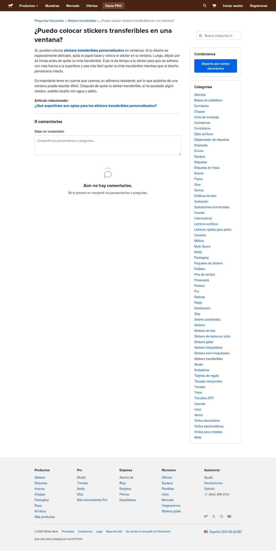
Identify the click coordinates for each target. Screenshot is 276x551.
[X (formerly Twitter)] (213, 516)
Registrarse (258, 5)
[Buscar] (204, 5)
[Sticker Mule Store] (206, 516)
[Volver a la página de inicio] (11, 5)
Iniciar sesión (233, 5)
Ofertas (91, 5)
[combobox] (219, 35)
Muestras (52, 5)
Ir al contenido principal (3, 3)
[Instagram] (221, 516)
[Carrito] (214, 5)
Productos (27, 5)
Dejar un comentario (49, 131)
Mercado (72, 5)
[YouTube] (229, 516)
